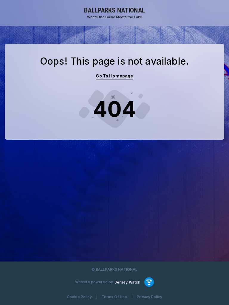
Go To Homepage (114, 75)
